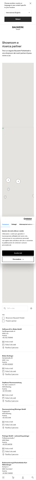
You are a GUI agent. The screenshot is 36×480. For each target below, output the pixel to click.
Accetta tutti (18, 253)
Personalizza (17, 259)
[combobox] (18, 12)
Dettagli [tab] (14, 224)
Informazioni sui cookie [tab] (27, 224)
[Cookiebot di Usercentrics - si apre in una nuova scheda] (26, 219)
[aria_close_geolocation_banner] (30, 3)
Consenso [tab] (5, 224)
